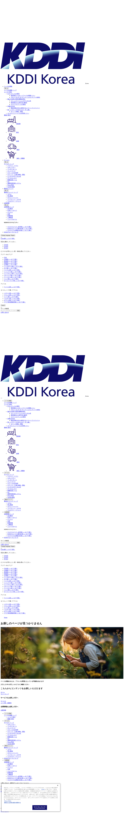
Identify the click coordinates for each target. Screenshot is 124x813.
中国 (11, 259)
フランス (12, 295)
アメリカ (12, 287)
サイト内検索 (5, 308)
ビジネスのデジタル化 (14, 176)
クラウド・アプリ (12, 165)
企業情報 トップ (9, 207)
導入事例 (10, 196)
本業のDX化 (11, 106)
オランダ (12, 300)
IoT (8, 181)
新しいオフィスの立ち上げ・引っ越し (18, 110)
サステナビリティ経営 (19, 227)
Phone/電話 (10, 185)
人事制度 (10, 217)
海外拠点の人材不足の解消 (19, 102)
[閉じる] (58, 785)
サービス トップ (9, 164)
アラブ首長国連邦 (15, 302)
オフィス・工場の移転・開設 (16, 174)
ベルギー (12, 298)
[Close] (1, 237)
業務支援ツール (12, 180)
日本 (5, 257)
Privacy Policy (7, 801)
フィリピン (13, 277)
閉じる (6, 88)
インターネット (12, 169)
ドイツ (11, 297)
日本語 (6, 245)
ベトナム (12, 270)
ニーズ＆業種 (8, 86)
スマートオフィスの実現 (18, 104)
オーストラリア (14, 280)
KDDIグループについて (11, 232)
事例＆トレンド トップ (11, 192)
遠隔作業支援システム (14, 183)
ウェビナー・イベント (14, 201)
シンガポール (13, 266)
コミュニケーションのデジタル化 (21, 101)
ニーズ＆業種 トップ (10, 90)
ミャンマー (13, 272)
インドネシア (13, 273)
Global (8, 238)
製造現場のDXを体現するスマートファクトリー (25, 108)
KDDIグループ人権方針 (19, 228)
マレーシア (13, 275)
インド (11, 279)
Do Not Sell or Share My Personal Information (40, 807)
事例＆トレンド (8, 188)
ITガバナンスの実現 (13, 93)
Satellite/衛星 (11, 187)
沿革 (8, 214)
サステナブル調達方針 (19, 230)
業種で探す (7, 115)
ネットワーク (11, 171)
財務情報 (10, 216)
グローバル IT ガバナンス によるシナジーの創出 (25, 97)
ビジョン (10, 212)
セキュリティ (11, 167)
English (6, 246)
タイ (11, 268)
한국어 (6, 248)
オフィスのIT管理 (12, 173)
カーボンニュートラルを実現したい (18, 113)
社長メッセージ (12, 210)
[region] (30, 798)
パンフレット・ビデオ (14, 199)
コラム (9, 194)
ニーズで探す (8, 92)
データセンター (12, 178)
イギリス (12, 293)
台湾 (11, 264)
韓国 (11, 263)
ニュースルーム (12, 219)
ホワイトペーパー (12, 197)
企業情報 (6, 203)
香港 (11, 261)
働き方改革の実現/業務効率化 (16, 99)
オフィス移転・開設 (17, 111)
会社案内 (10, 208)
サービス (6, 160)
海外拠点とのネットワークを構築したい (23, 95)
